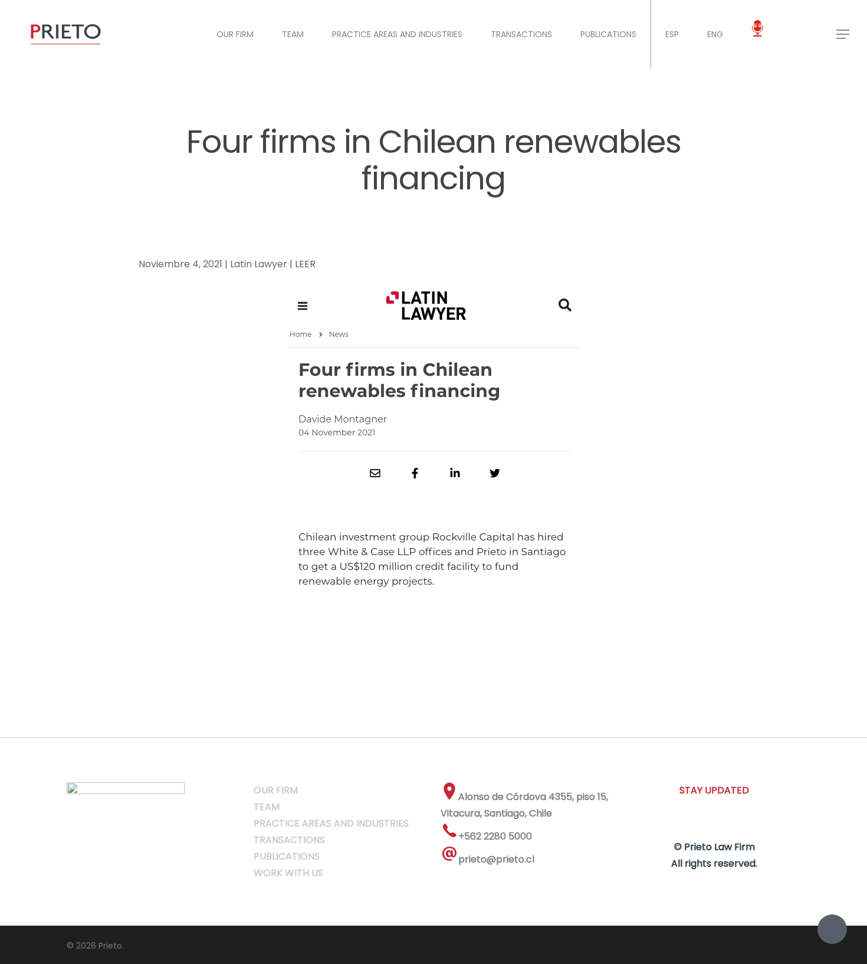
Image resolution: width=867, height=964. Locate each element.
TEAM (293, 34)
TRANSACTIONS (521, 34)
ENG (715, 34)
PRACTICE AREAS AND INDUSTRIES (397, 34)
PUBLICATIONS (608, 34)
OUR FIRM (235, 34)
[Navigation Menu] (843, 34)
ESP (672, 34)
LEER (305, 264)
